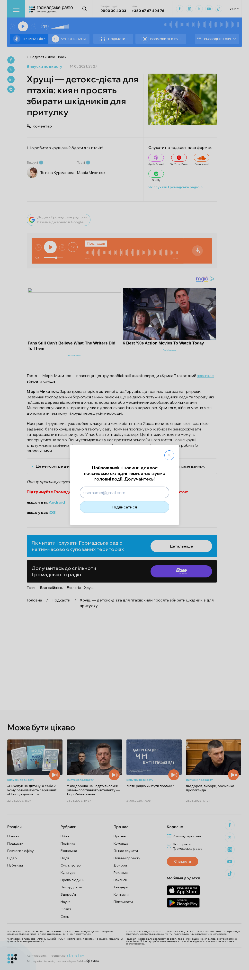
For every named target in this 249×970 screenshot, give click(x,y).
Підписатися (124, 507)
